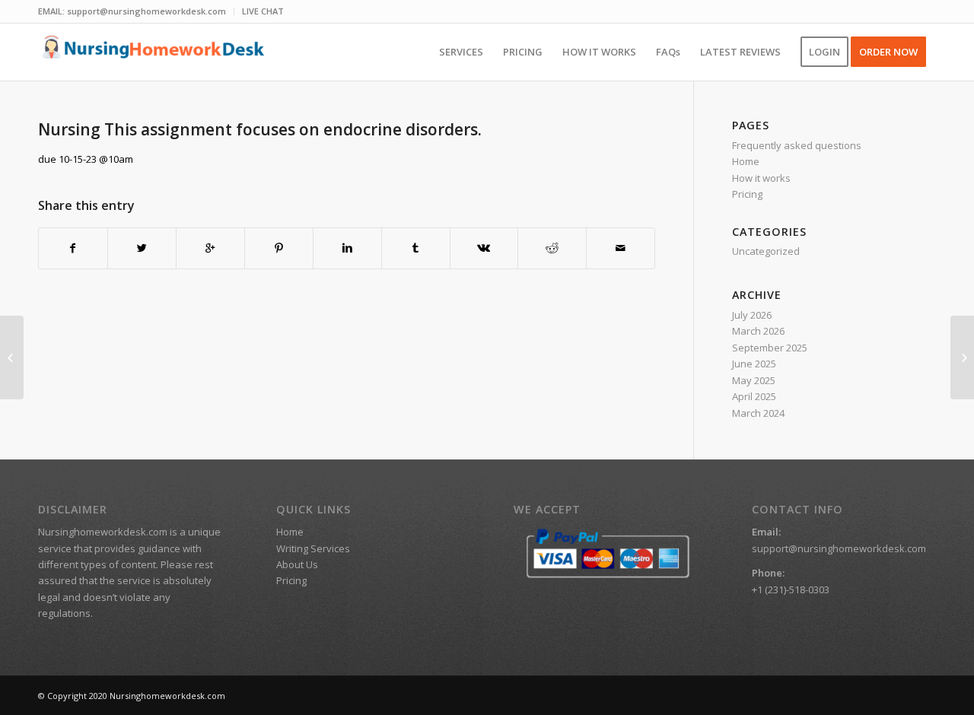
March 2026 (758, 331)
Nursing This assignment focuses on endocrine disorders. (260, 129)
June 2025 (754, 363)
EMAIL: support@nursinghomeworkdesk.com (132, 11)
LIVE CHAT (263, 11)
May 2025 (753, 380)
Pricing (747, 194)
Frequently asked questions (796, 145)
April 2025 (754, 396)
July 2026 (752, 315)
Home (745, 161)
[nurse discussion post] (12, 357)
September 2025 (769, 347)
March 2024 (758, 413)
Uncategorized (766, 251)
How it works (761, 178)
